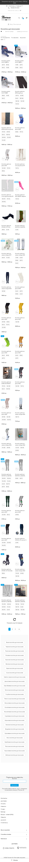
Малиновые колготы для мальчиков (14, 703)
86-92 (3, 67)
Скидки (3, 809)
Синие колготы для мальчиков (14, 672)
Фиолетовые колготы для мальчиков (14, 711)
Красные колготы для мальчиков (14, 659)
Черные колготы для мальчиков (14, 646)
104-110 (3, 198)
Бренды (3, 811)
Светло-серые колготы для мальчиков (14, 677)
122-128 (22, 101)
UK (20, 10)
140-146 (21, 98)
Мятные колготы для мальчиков (14, 755)
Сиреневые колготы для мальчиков (14, 716)
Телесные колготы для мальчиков (14, 651)
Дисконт (3, 820)
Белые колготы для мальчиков (14, 642)
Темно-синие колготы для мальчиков (14, 698)
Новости (3, 806)
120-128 (22, 447)
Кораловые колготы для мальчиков (14, 720)
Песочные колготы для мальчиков (14, 746)
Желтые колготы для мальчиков (14, 664)
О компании (4, 822)
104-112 (17, 416)
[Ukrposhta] (21, 848)
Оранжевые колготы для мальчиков (14, 733)
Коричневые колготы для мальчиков (14, 750)
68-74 (3, 64)
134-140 (8, 388)
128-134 (17, 101)
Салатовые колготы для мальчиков (14, 707)
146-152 (9, 419)
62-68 (21, 257)
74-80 (7, 67)
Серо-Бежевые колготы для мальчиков (14, 685)
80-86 (7, 64)
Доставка (4, 801)
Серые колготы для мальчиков (14, 668)
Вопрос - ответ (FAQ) (7, 814)
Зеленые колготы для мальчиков (15, 724)
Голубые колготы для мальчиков (15, 694)
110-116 (17, 95)
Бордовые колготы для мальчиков (14, 729)
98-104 (21, 95)
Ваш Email (14, 778)
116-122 (17, 103)
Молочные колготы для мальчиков (14, 690)
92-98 (7, 229)
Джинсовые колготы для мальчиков (14, 681)
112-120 (7, 257)
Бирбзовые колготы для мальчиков (14, 742)
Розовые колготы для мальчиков (15, 655)
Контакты (4, 798)
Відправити (14, 785)
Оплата (3, 803)
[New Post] (8, 848)
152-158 (3, 481)
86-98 (3, 257)
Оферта (3, 817)
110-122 (17, 198)
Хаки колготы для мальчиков (15, 737)
